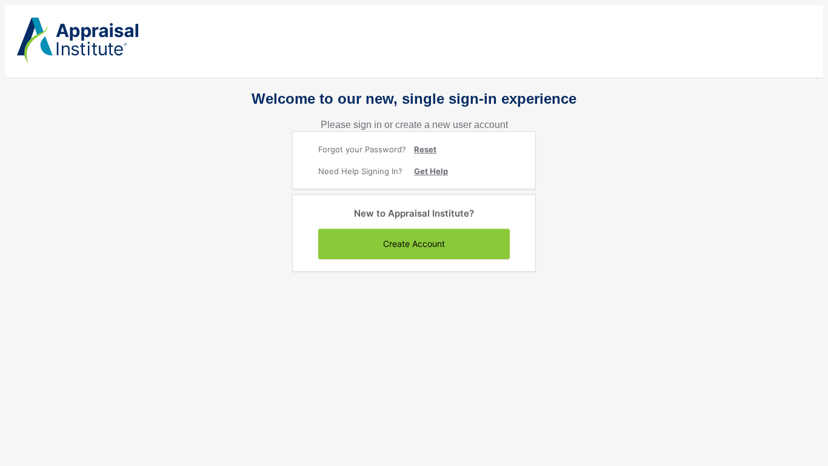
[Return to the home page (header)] (77, 60)
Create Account (414, 243)
